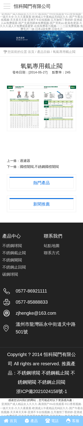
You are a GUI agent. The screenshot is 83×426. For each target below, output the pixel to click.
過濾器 (25, 161)
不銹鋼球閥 (12, 246)
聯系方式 (51, 253)
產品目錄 (43, 52)
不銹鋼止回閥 (14, 267)
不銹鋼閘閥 (12, 260)
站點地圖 (51, 246)
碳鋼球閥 (10, 274)
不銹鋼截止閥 (14, 253)
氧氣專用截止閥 (64, 52)
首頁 (31, 52)
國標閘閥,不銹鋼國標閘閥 (39, 167)
